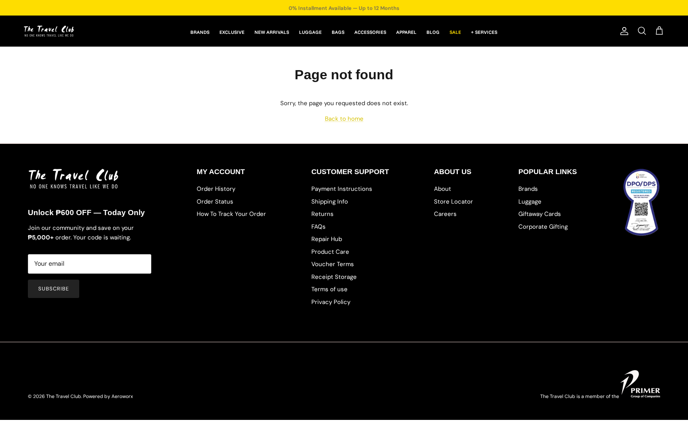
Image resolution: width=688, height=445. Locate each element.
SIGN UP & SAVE (408, 254)
